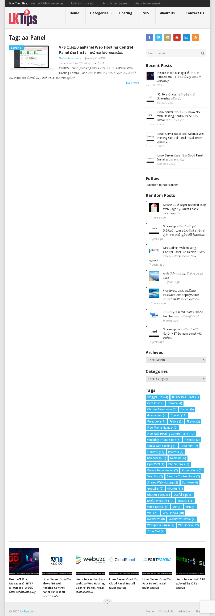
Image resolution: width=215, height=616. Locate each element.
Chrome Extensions (161, 409)
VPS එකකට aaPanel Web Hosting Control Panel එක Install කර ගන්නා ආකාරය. (96, 50)
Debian (187, 409)
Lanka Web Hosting (162, 446)
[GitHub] (167, 37)
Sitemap (200, 611)
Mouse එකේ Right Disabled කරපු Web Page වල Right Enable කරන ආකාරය (184, 209)
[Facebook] (149, 37)
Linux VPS (189, 446)
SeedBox (155, 476)
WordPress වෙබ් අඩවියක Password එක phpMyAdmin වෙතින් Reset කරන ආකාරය (181, 295)
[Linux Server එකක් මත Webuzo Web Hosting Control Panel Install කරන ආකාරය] (90, 561)
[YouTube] (177, 37)
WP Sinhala (188, 525)
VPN (190, 507)
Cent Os (155, 403)
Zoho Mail (155, 531)
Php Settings (178, 464)
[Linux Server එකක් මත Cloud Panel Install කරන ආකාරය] (124, 561)
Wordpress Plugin (160, 525)
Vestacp (185, 500)
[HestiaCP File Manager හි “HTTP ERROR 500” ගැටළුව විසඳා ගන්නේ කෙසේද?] (24, 561)
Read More (132, 82)
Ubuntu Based (158, 494)
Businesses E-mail (185, 397)
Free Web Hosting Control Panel (171, 433)
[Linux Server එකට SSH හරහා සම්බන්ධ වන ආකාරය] (190, 561)
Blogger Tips (157, 397)
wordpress (156, 519)
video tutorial (158, 507)
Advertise (184, 611)
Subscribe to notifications (162, 185)
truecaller (155, 488)
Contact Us (195, 13)
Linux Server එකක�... (115, 3)
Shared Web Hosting (162, 482)
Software (190, 482)
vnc (177, 507)
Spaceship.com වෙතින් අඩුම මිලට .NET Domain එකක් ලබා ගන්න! (182, 333)
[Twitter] (158, 37)
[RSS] (195, 37)
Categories (99, 13)
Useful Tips (183, 494)
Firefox (193, 421)
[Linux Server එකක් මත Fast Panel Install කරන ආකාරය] (157, 561)
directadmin (156, 415)
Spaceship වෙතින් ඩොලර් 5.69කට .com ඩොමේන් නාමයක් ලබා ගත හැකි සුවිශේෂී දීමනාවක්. (184, 230)
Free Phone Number (162, 427)
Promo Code (192, 470)
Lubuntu (155, 452)
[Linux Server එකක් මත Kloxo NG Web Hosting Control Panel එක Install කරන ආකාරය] (57, 561)
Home (74, 13)
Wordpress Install (182, 519)
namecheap (156, 458)
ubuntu (175, 488)
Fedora (176, 421)
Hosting (125, 13)
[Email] (186, 37)
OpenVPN (155, 464)
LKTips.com (27, 611)
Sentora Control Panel (183, 476)
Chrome (175, 403)
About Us (167, 13)
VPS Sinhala (173, 513)
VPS (146, 13)
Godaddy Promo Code (163, 439)
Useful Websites (160, 500)
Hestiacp (192, 439)
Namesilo (178, 458)
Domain (178, 415)
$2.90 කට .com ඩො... (83, 3)
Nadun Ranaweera (70, 58)
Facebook (156, 421)
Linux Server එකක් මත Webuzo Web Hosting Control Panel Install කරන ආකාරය (181, 137)
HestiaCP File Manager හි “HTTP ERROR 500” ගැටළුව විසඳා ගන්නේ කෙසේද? (179, 76)
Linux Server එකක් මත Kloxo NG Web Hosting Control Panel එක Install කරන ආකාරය (178, 116)
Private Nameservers (162, 470)
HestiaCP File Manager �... (47, 3)
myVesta (175, 452)
